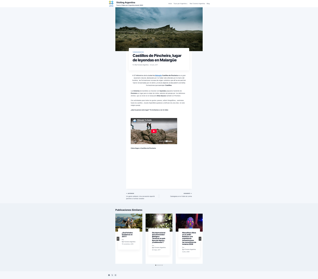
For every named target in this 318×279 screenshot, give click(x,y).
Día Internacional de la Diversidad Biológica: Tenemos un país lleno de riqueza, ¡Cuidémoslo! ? (158, 237)
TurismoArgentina (138, 52)
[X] (112, 275)
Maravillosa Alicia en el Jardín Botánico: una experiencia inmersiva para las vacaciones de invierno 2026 (189, 238)
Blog (208, 3)
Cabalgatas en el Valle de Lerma (181, 195)
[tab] (155, 265)
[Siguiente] (200, 239)
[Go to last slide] (118, 239)
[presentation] (128, 223)
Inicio (170, 3)
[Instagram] (115, 275)
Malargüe (158, 75)
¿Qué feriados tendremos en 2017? (127, 234)
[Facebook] (109, 275)
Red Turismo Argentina (197, 3)
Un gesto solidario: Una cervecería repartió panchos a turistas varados (140, 196)
